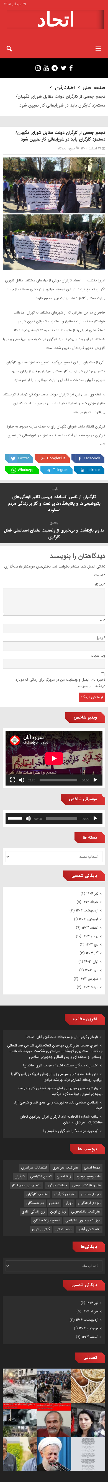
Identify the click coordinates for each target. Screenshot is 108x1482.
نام (102, 620)
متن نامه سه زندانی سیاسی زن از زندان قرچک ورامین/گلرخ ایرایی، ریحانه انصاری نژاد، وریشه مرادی (56, 1077)
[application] (54, 758)
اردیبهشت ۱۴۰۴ (87, 910)
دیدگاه (99, 584)
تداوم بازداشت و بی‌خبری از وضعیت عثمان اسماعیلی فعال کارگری (54, 533)
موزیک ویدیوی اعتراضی (83, 1220)
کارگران (20, 1176)
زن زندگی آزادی (33, 1211)
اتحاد (55, 19)
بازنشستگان (35, 1203)
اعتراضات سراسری (65, 1167)
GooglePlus (56, 458)
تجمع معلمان (91, 1194)
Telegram (60, 470)
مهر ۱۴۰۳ (91, 970)
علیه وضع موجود (88, 1176)
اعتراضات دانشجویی (86, 1211)
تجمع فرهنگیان (89, 1203)
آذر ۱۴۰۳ (92, 953)
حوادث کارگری (57, 1185)
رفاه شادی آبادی (89, 1229)
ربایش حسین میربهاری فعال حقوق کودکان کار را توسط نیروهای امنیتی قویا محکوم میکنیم (60, 1091)
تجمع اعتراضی (41, 1176)
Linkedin (93, 470)
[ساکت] (21, 780)
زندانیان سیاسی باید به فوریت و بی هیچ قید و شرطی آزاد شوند (58, 1105)
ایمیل (100, 638)
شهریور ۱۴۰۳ (88, 979)
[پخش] (95, 780)
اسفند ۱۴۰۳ (90, 928)
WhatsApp (26, 470)
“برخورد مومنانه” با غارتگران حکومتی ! (70, 1131)
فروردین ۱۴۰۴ (88, 919)
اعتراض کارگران (65, 1194)
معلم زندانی (63, 1229)
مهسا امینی (92, 1167)
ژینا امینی (64, 1176)
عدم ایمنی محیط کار (26, 1185)
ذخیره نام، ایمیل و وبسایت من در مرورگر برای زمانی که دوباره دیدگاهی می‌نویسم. (60, 683)
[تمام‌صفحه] (13, 780)
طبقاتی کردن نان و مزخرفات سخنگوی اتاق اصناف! (62, 1037)
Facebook (92, 458)
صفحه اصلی (94, 87)
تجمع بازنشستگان (46, 1220)
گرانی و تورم (41, 1229)
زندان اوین (58, 1211)
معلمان (54, 1203)
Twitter (23, 458)
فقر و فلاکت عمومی (86, 1185)
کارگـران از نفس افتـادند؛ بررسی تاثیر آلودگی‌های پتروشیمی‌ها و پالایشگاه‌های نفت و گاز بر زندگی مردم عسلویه (54, 504)
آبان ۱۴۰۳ (91, 962)
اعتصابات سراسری (34, 1167)
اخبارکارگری (65, 87)
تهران (69, 1203)
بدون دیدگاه (66, 148)
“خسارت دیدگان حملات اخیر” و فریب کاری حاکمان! (60, 1065)
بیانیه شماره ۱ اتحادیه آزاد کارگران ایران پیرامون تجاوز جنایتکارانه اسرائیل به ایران (61, 1119)
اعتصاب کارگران (37, 1194)
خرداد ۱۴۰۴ (90, 902)
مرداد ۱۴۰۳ (90, 987)
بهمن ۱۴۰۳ (90, 936)
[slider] (16, 818)
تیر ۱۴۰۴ (92, 894)
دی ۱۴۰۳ (92, 944)
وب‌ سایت (98, 656)
